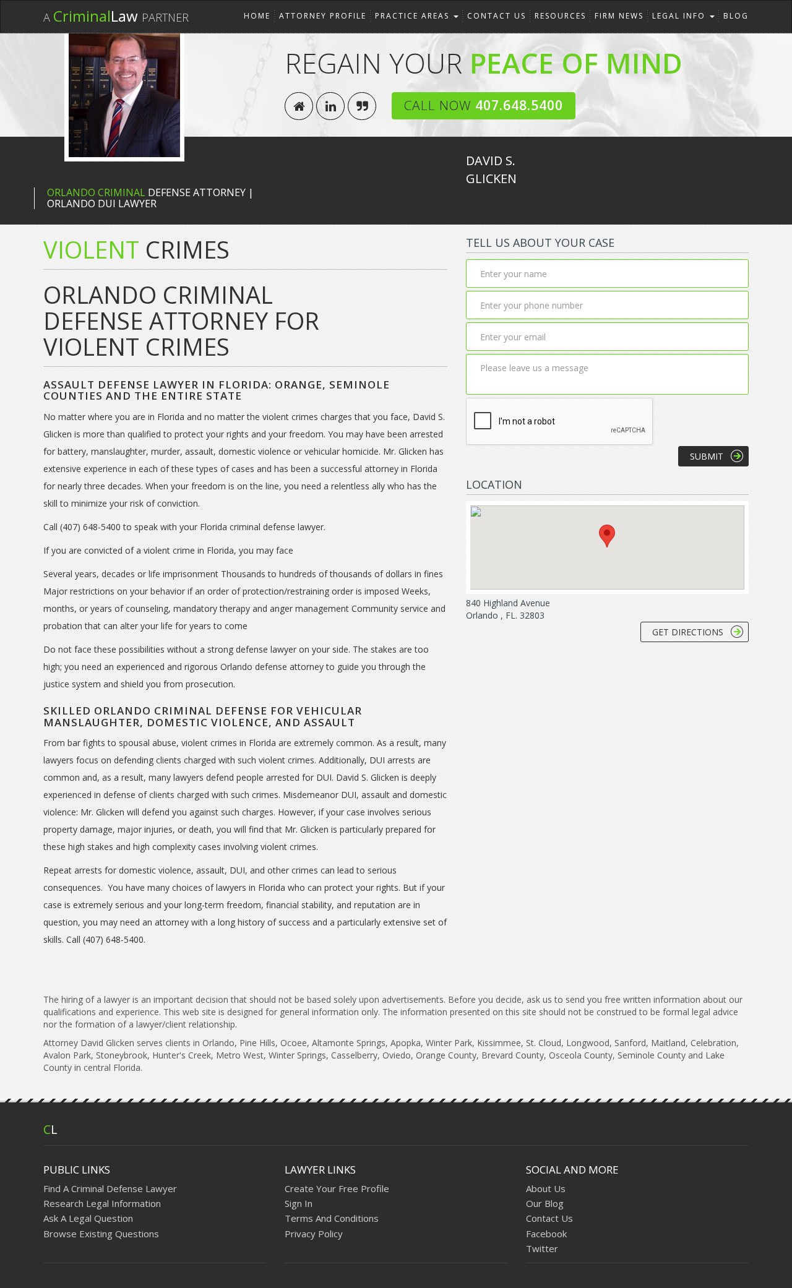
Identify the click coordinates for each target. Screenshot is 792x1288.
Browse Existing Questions (101, 1233)
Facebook (546, 1233)
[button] (607, 536)
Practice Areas (413, 16)
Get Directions (687, 632)
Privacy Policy (314, 1233)
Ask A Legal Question (88, 1218)
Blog (736, 16)
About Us (546, 1188)
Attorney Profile (322, 16)
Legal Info (680, 16)
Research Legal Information (102, 1203)
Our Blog (545, 1203)
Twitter (542, 1248)
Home (257, 16)
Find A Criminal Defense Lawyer (110, 1188)
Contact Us (496, 16)
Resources (560, 16)
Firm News (619, 16)
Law (116, 16)
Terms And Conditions (332, 1218)
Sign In (298, 1203)
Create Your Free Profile (337, 1188)
